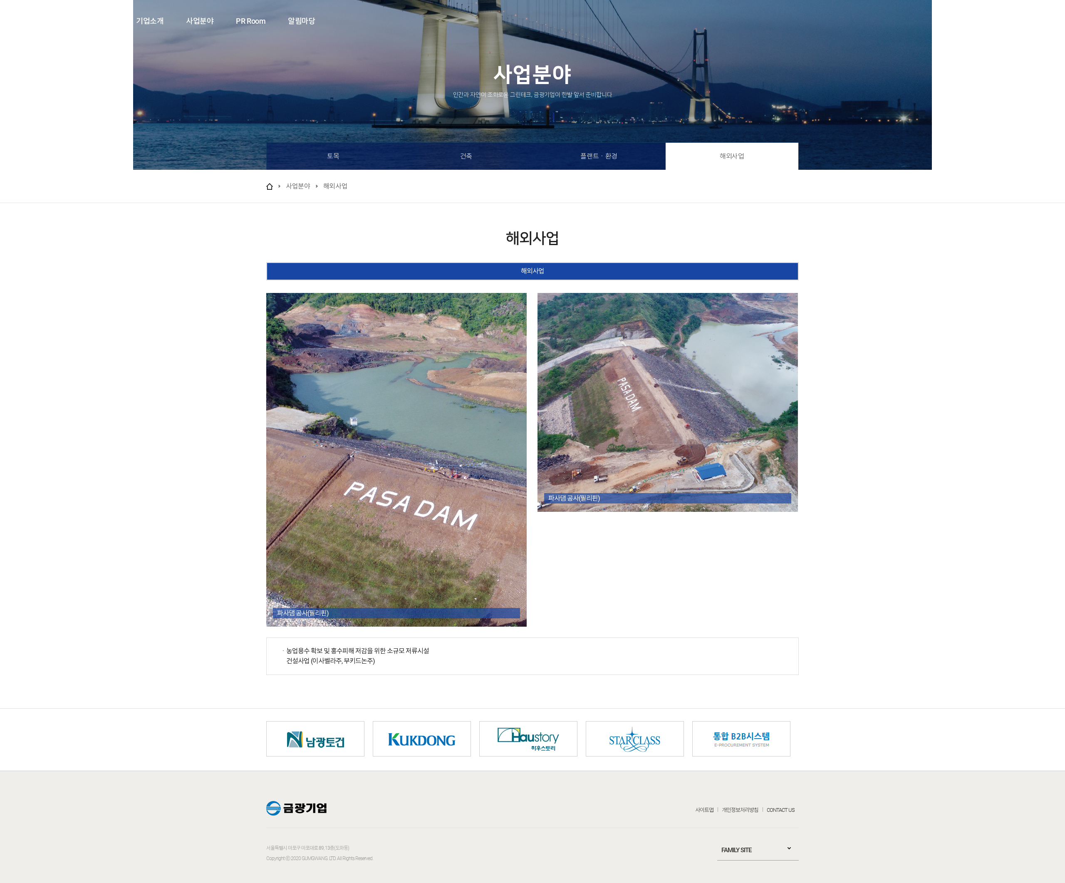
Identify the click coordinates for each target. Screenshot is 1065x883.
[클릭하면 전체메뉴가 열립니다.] (1043, 20)
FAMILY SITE (736, 850)
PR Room (250, 21)
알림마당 (301, 21)
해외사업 (732, 156)
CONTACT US (781, 810)
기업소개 (149, 21)
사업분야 (199, 21)
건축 (466, 156)
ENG (1011, 20)
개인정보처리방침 (740, 810)
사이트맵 (704, 810)
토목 (333, 156)
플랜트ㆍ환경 (598, 156)
